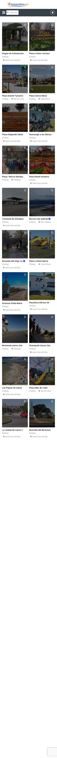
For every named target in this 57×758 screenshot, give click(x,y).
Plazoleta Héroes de (39, 302)
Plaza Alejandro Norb (12, 134)
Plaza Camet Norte (38, 261)
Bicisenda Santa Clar (12, 345)
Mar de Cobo (19, 99)
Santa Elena (45, 99)
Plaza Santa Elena (38, 95)
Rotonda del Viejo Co (12, 261)
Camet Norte (46, 264)
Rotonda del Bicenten (40, 430)
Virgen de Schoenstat (13, 53)
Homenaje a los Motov (40, 134)
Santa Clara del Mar (12, 60)
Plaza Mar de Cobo (38, 387)
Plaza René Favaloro (39, 176)
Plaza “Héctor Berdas (12, 176)
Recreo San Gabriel (38, 219)
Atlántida (17, 180)
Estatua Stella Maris (12, 303)
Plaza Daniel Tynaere (12, 95)
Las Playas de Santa (12, 387)
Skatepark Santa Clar (39, 345)
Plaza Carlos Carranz (39, 53)
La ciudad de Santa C (12, 430)
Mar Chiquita (46, 222)
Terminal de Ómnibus (13, 219)
